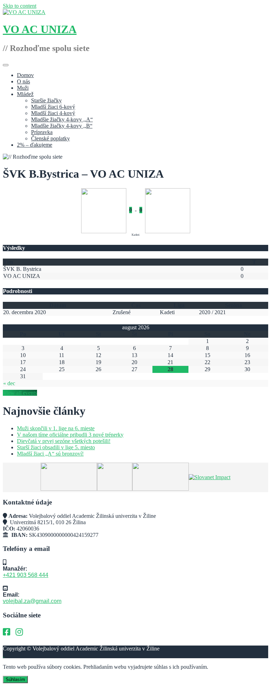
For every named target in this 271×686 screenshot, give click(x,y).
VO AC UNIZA (40, 29)
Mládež (25, 94)
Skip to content (19, 6)
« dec (9, 383)
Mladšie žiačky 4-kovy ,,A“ (62, 119)
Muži (23, 88)
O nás (23, 81)
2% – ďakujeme (34, 145)
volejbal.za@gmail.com (32, 601)
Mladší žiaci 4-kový (53, 113)
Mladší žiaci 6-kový (53, 107)
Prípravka (42, 132)
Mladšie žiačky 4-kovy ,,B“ (61, 126)
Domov (25, 75)
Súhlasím (15, 679)
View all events (20, 393)
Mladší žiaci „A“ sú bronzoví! (50, 454)
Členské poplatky (50, 138)
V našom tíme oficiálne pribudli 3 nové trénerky (70, 435)
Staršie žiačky (46, 100)
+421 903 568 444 (25, 575)
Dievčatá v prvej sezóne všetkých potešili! (63, 441)
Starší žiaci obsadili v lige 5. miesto (56, 447)
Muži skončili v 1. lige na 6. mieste (56, 428)
